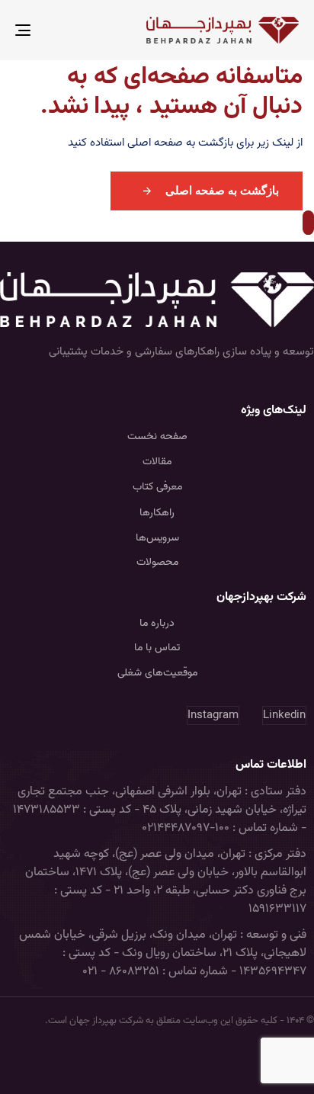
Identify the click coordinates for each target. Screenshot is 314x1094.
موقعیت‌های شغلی (157, 673)
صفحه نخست (157, 436)
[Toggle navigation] (62, 30)
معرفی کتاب (157, 487)
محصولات (157, 562)
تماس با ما (157, 648)
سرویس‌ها (157, 538)
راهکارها (157, 513)
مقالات (157, 462)
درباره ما (157, 623)
